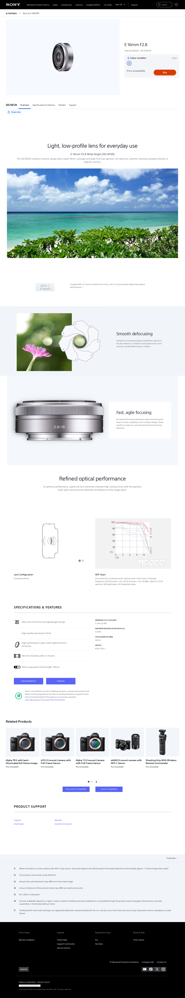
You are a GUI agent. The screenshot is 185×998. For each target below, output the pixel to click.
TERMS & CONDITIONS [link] (27, 982)
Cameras (79, 5)
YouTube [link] (99, 944)
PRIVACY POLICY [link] (43, 982)
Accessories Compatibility (76, 789)
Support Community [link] (66, 944)
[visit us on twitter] (157, 969)
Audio (55, 5)
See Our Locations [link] (26, 940)
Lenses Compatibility (109, 789)
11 (82, 287)
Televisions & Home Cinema (38, 5)
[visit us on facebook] (151, 969)
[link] (24, 969)
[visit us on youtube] (145, 969)
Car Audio (108, 5)
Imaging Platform (93, 5)
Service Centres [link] (63, 948)
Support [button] (72, 105)
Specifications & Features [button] (44, 105)
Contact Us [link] (161, 962)
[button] (129, 63)
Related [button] (62, 105)
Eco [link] (96, 940)
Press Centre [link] (138, 940)
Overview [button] (24, 105)
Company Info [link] (148, 962)
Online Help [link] (62, 940)
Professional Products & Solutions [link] (124, 962)
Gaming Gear (66, 5)
